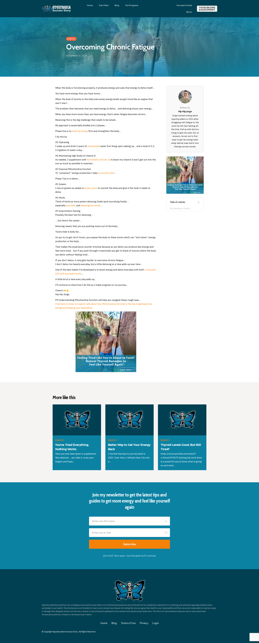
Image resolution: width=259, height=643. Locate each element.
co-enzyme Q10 (106, 172)
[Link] (198, 202)
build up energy (80, 131)
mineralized (93, 146)
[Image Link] (106, 341)
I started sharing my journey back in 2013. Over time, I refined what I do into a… (129, 457)
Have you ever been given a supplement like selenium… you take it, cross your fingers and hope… (75, 457)
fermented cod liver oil (98, 159)
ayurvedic (71, 205)
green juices (91, 188)
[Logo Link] (56, 9)
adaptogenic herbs (90, 205)
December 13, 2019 (76, 55)
